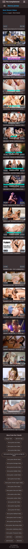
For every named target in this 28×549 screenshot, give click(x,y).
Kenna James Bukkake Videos (14, 471)
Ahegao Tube (9, 438)
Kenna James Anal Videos (14, 442)
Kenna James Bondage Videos (14, 463)
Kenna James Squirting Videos (14, 521)
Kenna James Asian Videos (14, 446)
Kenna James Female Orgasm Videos (14, 482)
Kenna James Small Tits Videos (14, 517)
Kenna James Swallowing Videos (14, 529)
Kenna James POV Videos (14, 509)
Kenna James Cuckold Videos (14, 475)
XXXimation (19, 540)
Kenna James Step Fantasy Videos (14, 525)
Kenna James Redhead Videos (14, 513)
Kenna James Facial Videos (14, 478)
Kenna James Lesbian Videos (14, 498)
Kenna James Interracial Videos (14, 490)
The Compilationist (13, 2)
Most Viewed (16, 13)
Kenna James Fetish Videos (14, 486)
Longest (9, 13)
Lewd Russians (9, 540)
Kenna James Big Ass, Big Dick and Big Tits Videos (14, 454)
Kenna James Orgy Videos (14, 506)
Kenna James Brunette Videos (14, 467)
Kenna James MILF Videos (14, 502)
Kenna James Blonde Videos (14, 459)
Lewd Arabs (9, 537)
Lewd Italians (18, 537)
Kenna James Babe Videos (14, 450)
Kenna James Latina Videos (14, 494)
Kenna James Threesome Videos (14, 533)
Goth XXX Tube (19, 438)
